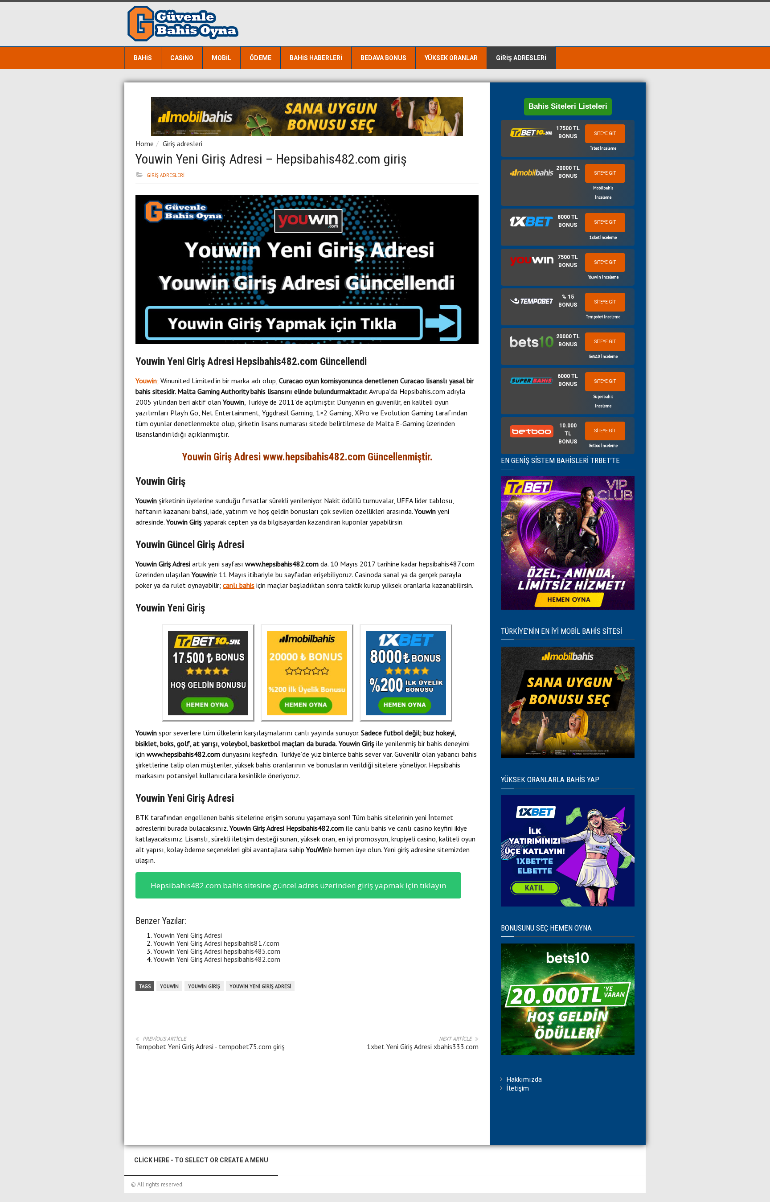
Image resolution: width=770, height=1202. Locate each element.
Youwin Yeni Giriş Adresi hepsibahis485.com (216, 951)
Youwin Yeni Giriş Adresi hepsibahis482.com (216, 959)
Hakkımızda (524, 1079)
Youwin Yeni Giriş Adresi (187, 935)
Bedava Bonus (383, 58)
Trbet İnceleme (603, 148)
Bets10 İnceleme (603, 356)
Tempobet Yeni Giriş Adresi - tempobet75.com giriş (210, 1046)
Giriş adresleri (521, 58)
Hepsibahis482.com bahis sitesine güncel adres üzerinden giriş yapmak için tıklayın (298, 885)
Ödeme (260, 58)
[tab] (568, 138)
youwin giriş (204, 986)
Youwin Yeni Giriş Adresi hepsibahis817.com (216, 943)
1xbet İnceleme (603, 237)
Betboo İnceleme (603, 445)
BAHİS (143, 58)
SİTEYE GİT (605, 133)
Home (144, 143)
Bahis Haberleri (316, 58)
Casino (181, 58)
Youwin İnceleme (603, 277)
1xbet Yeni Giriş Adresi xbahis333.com (423, 1046)
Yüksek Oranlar (451, 58)
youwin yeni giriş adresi (260, 986)
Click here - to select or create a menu (201, 1160)
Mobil (221, 58)
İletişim (517, 1087)
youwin (169, 986)
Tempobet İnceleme (603, 316)
